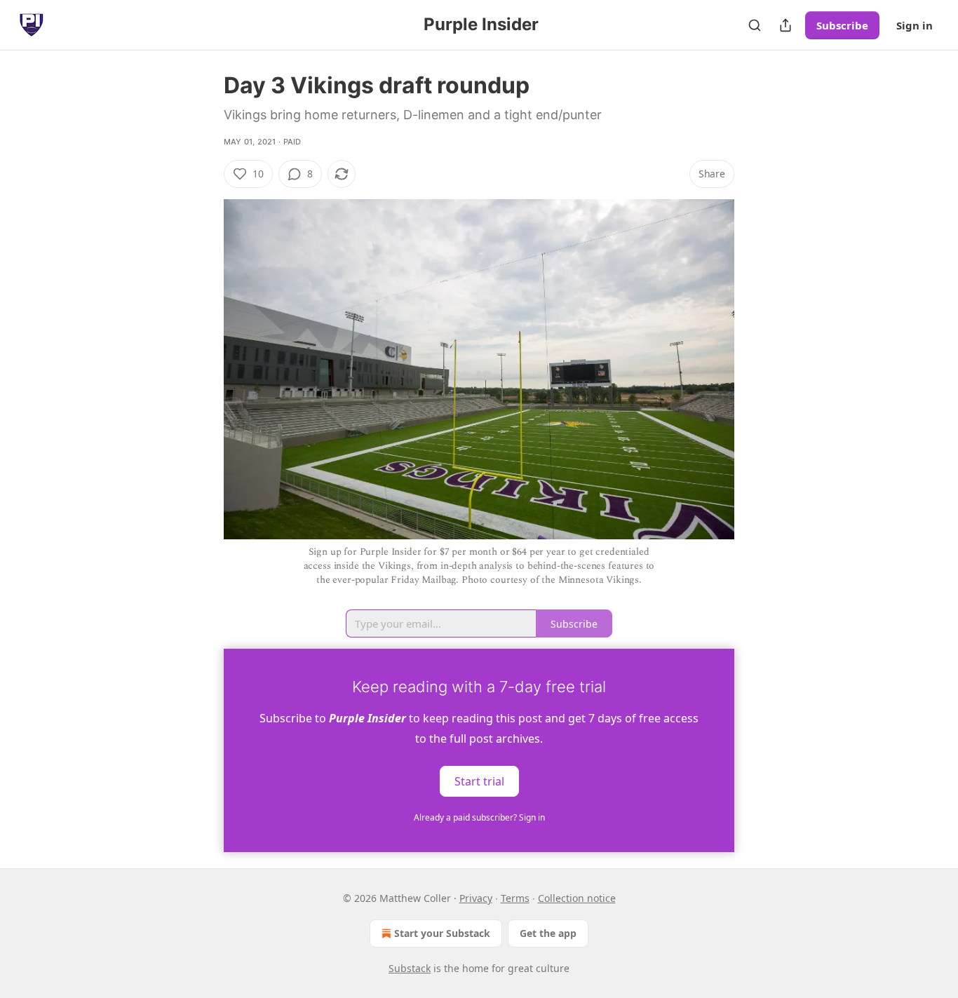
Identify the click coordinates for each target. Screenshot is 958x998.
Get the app (548, 933)
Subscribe (842, 25)
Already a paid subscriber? (479, 817)
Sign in (914, 25)
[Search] (755, 25)
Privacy (475, 898)
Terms (515, 898)
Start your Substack (442, 933)
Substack (410, 968)
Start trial (479, 781)
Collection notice (577, 898)
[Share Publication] (785, 25)
